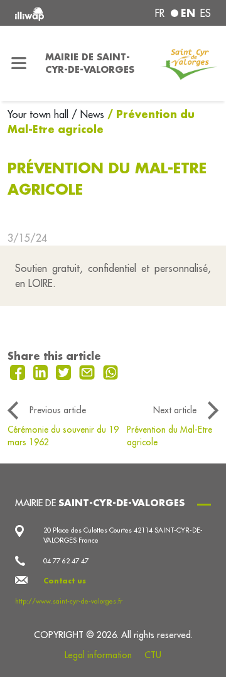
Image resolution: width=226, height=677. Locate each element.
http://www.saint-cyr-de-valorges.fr (68, 601)
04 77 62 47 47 (66, 560)
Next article (174, 410)
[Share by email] (88, 371)
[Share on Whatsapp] (110, 371)
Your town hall (40, 114)
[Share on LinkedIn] (42, 371)
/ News (88, 114)
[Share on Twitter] (65, 371)
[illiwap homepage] (51, 13)
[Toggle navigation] (19, 63)
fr (159, 13)
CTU (152, 655)
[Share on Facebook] (19, 371)
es (205, 13)
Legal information (98, 655)
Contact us (64, 581)
